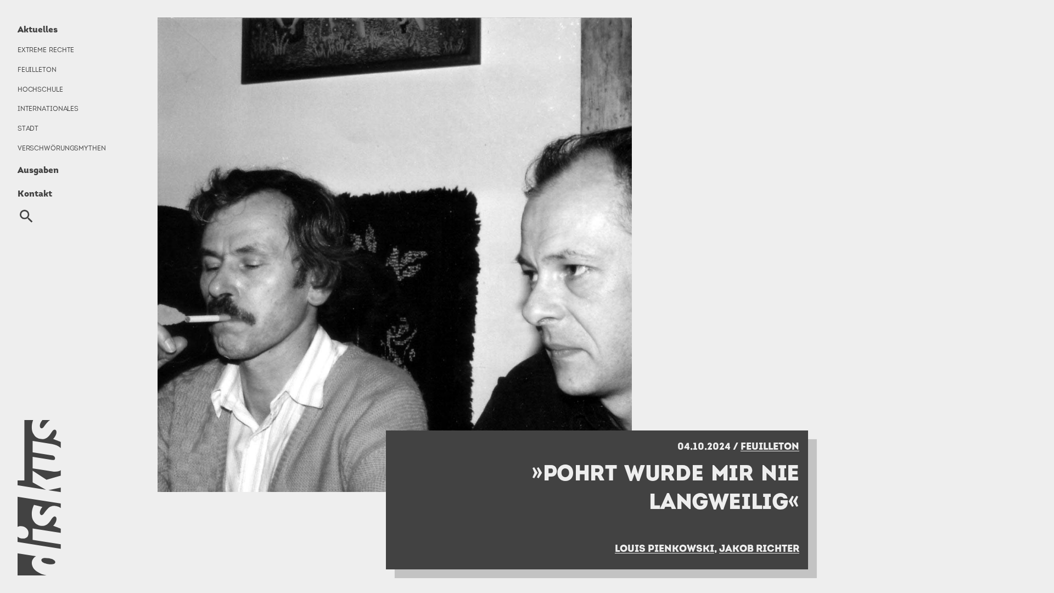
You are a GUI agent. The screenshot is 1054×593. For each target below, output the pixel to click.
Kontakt (35, 193)
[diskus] (70, 497)
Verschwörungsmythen (62, 148)
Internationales (48, 109)
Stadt (28, 128)
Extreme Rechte (46, 50)
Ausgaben (38, 169)
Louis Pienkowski (664, 548)
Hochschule (40, 89)
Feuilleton (37, 70)
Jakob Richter (759, 548)
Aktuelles (38, 29)
